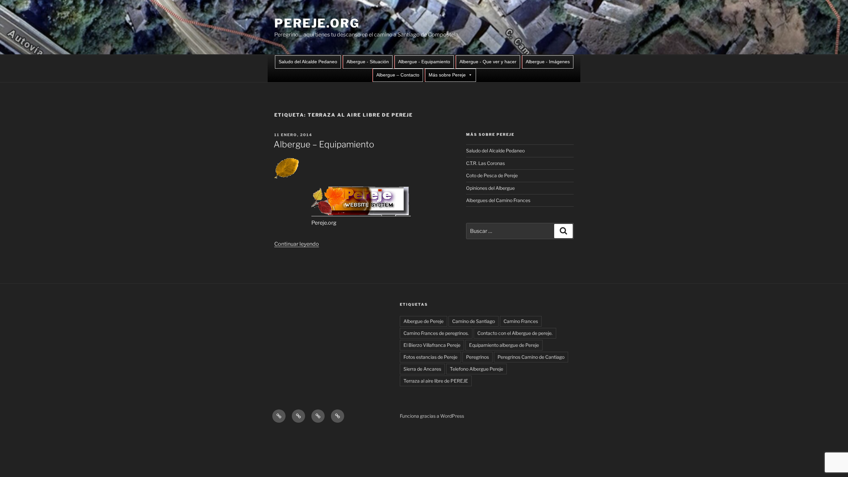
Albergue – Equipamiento (324, 144)
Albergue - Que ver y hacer (487, 61)
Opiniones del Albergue (490, 188)
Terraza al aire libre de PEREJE (435, 381)
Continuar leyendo (296, 244)
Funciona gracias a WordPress (432, 416)
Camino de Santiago (473, 321)
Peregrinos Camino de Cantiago (531, 357)
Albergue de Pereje (423, 321)
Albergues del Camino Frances (498, 200)
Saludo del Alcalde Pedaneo (308, 61)
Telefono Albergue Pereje (476, 369)
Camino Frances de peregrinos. (436, 333)
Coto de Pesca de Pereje (492, 175)
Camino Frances (521, 321)
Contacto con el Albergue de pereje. (515, 333)
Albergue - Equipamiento (424, 61)
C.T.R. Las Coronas (485, 163)
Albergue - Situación (367, 61)
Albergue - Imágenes (548, 61)
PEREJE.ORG (317, 23)
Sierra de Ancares (422, 369)
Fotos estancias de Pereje (430, 357)
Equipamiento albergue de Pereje (504, 345)
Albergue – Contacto (397, 75)
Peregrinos (477, 357)
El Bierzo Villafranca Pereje (431, 345)
